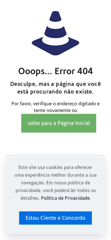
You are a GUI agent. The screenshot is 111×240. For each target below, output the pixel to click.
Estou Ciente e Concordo (55, 218)
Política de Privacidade (65, 198)
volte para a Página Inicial (58, 123)
